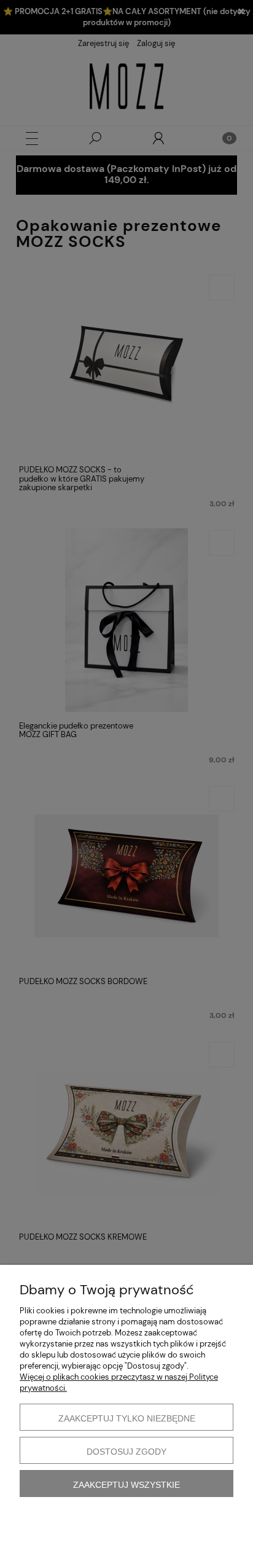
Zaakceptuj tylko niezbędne (126, 1418)
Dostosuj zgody (126, 1451)
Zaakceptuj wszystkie (126, 1485)
